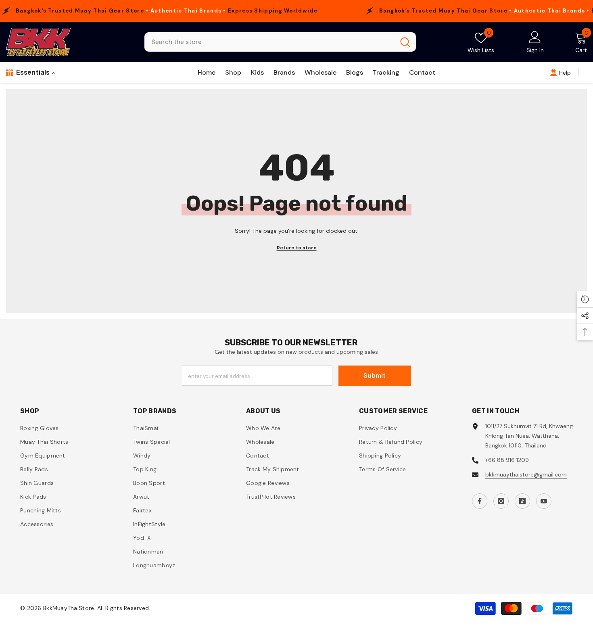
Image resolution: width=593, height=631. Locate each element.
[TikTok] (522, 501)
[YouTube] (543, 501)
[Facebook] (479, 501)
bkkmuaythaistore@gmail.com (526, 474)
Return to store (297, 247)
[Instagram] (501, 501)
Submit (374, 375)
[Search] (280, 42)
